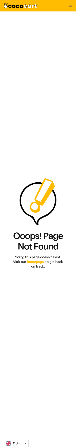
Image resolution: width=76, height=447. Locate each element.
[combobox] (16, 443)
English (17, 443)
